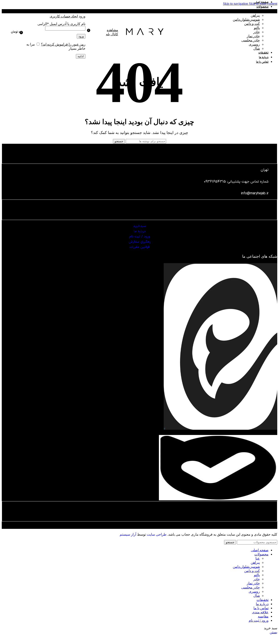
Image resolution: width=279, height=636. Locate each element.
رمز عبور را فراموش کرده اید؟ (63, 44)
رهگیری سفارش (140, 241)
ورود (81, 36)
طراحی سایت (157, 534)
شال (256, 48)
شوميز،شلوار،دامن (246, 19)
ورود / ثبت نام (139, 236)
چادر (256, 32)
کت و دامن (252, 23)
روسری (254, 44)
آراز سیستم (128, 534)
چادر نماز (253, 36)
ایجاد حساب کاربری (64, 16)
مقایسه (263, 616)
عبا (257, 11)
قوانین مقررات (139, 247)
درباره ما (140, 231)
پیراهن (255, 15)
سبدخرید (139, 226)
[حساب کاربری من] (54, 9)
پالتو (257, 28)
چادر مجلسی (250, 40)
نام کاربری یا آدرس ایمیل (61, 24)
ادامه (81, 56)
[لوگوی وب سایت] (144, 37)
